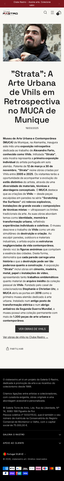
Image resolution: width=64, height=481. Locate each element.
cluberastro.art (19, 459)
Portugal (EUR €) (15, 454)
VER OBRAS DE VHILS (32, 329)
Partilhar (16, 349)
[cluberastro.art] (10, 12)
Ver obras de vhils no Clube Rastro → (25, 337)
